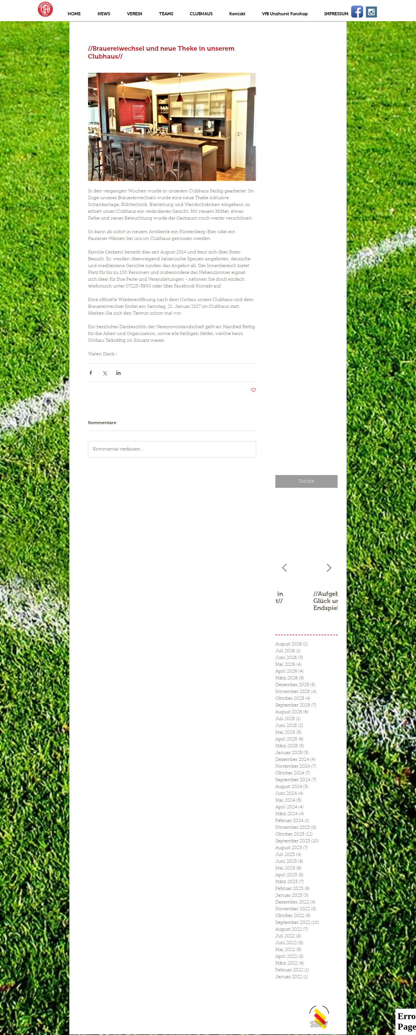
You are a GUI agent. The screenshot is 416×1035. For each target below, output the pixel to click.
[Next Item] (328, 568)
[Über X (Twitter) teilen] (104, 372)
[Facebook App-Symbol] (357, 12)
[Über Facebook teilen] (90, 372)
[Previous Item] (284, 568)
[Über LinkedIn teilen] (118, 372)
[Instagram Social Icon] (371, 12)
